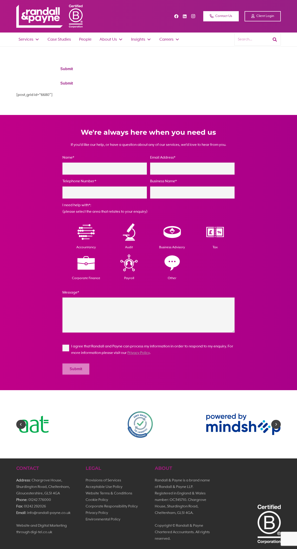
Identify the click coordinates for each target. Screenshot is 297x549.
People (85, 39)
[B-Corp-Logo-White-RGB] (76, 16)
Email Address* (162, 158)
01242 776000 (39, 500)
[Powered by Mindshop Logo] (243, 424)
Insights (138, 39)
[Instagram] (193, 16)
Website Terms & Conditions (109, 493)
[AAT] (54, 424)
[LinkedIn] (185, 16)
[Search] (275, 39)
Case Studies (59, 39)
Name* (68, 158)
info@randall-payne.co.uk (49, 513)
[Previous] (21, 424)
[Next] (276, 424)
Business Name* (163, 181)
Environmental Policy (103, 519)
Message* (70, 293)
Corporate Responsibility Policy (112, 506)
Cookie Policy (97, 500)
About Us (108, 39)
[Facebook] (176, 16)
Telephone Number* (79, 181)
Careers (166, 39)
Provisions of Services (103, 480)
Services (26, 39)
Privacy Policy (138, 353)
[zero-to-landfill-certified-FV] (148, 424)
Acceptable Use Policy (104, 487)
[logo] (39, 16)
